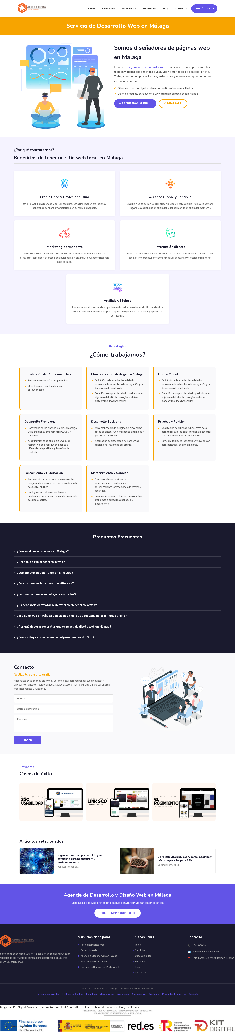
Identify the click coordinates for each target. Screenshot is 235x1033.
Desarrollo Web (89, 950)
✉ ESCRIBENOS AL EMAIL (135, 103)
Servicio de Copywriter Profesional (100, 967)
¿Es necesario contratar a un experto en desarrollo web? (57, 605)
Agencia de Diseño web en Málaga (99, 956)
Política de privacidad (48, 994)
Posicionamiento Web (92, 944)
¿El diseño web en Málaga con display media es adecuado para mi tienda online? (72, 615)
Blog (165, 8)
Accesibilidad (139, 994)
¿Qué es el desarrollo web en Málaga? (43, 551)
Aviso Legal (123, 994)
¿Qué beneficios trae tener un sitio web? (45, 572)
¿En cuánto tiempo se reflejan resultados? (46, 594)
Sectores (128, 8)
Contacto (181, 8)
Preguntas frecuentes (174, 994)
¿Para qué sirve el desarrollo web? (41, 562)
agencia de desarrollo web (147, 67)
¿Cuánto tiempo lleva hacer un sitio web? (45, 583)
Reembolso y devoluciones (100, 994)
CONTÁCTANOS (204, 8)
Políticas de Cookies (73, 994)
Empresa (148, 8)
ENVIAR (27, 739)
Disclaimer (154, 994)
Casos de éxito (143, 956)
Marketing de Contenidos (94, 961)
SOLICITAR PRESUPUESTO (117, 913)
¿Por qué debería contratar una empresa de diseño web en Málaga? (64, 626)
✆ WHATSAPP (173, 103)
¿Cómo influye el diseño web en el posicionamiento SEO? (55, 637)
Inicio (91, 8)
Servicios (108, 8)
